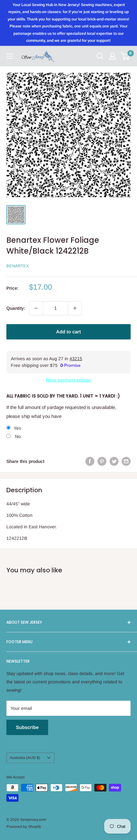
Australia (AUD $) (25, 757)
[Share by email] (126, 461)
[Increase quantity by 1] (75, 308)
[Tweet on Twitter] (114, 461)
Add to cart (68, 331)
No (17, 436)
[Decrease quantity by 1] (36, 308)
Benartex (17, 266)
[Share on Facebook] (89, 461)
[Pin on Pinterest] (101, 461)
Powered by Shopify (23, 826)
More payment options (68, 380)
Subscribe (27, 727)
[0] (125, 56)
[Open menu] (9, 56)
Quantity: (15, 308)
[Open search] (100, 56)
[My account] (112, 56)
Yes (17, 428)
